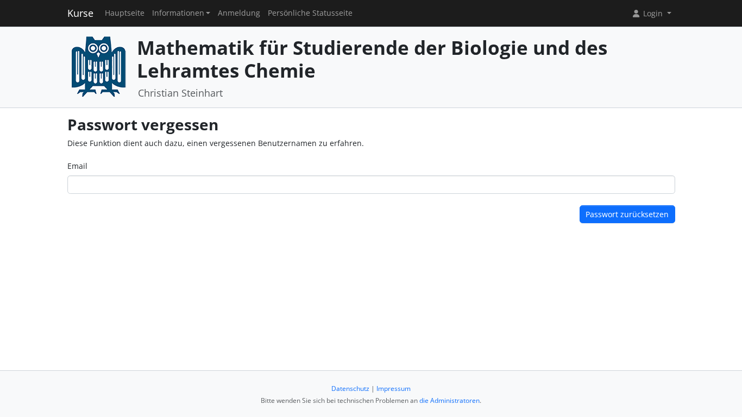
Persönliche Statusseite (310, 13)
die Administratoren (449, 400)
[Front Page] (98, 66)
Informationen (178, 13)
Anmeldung (239, 13)
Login (653, 13)
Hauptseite (124, 13)
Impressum (393, 388)
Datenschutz (350, 388)
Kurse (80, 13)
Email (77, 166)
